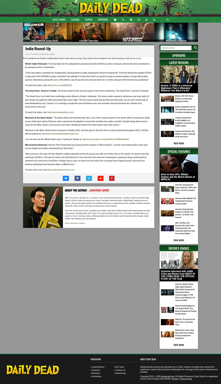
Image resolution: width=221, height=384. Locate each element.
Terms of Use (186, 379)
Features (75, 19)
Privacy (175, 379)
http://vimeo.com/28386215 (60, 85)
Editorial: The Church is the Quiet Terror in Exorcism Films (185, 322)
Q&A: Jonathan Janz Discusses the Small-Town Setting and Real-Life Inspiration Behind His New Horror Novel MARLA (185, 228)
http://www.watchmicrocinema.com (58, 170)
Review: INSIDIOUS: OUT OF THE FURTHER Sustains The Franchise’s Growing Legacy (185, 109)
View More (179, 143)
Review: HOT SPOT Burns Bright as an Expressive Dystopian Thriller (184, 98)
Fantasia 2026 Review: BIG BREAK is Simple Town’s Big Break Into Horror (185, 134)
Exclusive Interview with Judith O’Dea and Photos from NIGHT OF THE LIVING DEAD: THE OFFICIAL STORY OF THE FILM (178, 275)
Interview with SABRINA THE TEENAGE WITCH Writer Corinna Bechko (185, 201)
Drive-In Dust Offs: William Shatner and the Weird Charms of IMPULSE (178, 177)
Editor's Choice (179, 248)
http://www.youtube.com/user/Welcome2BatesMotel (105, 139)
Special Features (179, 151)
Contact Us (120, 370)
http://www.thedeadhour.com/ (61, 112)
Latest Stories (59, 19)
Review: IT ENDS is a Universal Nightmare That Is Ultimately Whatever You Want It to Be (176, 88)
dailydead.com (167, 376)
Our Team (119, 367)
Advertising (120, 373)
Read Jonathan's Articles (75, 223)
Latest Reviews (179, 62)
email (138, 58)
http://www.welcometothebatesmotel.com (60, 134)
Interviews (103, 19)
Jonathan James (46, 54)
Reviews (88, 19)
